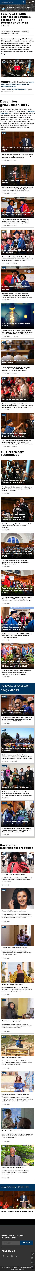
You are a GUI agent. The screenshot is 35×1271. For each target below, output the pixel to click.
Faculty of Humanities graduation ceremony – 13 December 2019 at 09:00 (17, 590)
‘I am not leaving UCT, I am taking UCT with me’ (17, 251)
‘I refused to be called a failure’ (12, 1057)
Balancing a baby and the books (12, 984)
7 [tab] (28, 1220)
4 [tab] (17, 1220)
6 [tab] (25, 1220)
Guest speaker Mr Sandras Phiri (15, 1212)
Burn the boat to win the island (12, 1131)
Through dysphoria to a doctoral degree (15, 947)
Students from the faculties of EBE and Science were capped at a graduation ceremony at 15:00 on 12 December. (17, 635)
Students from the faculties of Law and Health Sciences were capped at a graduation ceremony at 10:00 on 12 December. (16, 672)
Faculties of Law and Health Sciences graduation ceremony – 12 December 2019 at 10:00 (16, 663)
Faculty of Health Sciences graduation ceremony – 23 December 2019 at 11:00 (13, 480)
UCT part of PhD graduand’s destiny (13, 874)
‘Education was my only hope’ (11, 1021)
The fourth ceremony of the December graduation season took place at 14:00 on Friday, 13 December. (15, 562)
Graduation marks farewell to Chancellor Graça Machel (15, 435)
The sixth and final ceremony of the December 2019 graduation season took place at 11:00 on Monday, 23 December (17, 488)
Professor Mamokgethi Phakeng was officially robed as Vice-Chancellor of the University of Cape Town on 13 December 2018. (16, 830)
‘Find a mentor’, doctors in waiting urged (17, 148)
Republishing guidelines (17, 1269)
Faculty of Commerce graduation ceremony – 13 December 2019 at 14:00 (17, 553)
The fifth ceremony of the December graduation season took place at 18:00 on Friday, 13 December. (17, 525)
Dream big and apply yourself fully (13, 1167)
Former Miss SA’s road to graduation (14, 911)
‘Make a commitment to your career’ (15, 181)
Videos (4, 696)
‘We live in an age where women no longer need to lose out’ (16, 213)
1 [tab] (7, 1220)
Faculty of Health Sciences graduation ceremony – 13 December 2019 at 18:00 (13, 517)
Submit (26, 1243)
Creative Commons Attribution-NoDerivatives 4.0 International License (17, 84)
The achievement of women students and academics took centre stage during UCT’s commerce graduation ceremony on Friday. (16, 221)
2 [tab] (10, 1220)
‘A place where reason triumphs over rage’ (16, 288)
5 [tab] (21, 1220)
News (3, 133)
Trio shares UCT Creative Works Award (16, 324)
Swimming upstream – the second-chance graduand (15, 1095)
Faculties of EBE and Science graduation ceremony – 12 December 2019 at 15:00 (14, 627)
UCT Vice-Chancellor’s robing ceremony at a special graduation (17, 822)
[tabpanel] (17, 1205)
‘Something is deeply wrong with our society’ (16, 749)
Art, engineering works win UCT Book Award (16, 361)
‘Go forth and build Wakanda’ (15, 399)
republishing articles (19, 89)
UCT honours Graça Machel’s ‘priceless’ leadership (15, 711)
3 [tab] (14, 1220)
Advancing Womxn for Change (15, 787)
